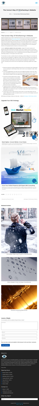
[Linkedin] (20, 404)
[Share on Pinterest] (14, 194)
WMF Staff (13, 32)
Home (12, 14)
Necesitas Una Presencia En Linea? (8, 199)
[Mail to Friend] (21, 194)
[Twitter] (17, 404)
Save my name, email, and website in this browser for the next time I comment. (18, 342)
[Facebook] (18, 404)
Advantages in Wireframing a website (30, 96)
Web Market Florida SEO (19, 403)
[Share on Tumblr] (19, 194)
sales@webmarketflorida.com (8, 392)
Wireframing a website (16, 39)
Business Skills (18, 32)
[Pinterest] (22, 404)
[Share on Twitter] (8, 194)
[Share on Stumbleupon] (17, 194)
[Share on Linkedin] (12, 194)
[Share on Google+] (10, 194)
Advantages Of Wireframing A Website (30, 199)
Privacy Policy (3, 367)
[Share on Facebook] (6, 194)
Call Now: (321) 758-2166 (6, 391)
